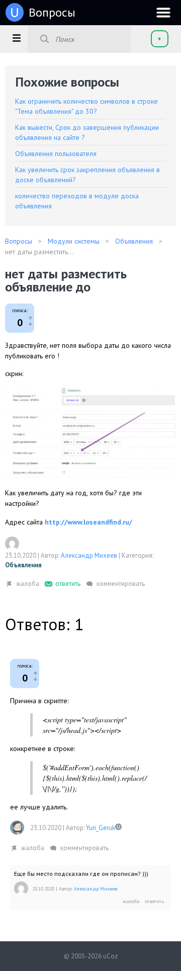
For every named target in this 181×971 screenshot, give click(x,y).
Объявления (23, 565)
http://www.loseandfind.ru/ (88, 522)
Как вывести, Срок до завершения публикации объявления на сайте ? (87, 132)
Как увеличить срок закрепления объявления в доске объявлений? (87, 174)
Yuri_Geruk (100, 828)
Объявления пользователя (56, 153)
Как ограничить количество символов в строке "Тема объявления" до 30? (86, 106)
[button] (16, 37)
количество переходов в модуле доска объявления (77, 200)
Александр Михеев (89, 555)
